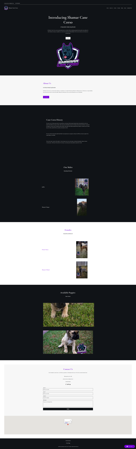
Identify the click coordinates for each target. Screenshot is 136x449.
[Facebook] (66, 384)
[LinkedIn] (70, 384)
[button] (68, 38)
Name (44, 387)
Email (44, 391)
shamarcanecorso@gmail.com (9, 3)
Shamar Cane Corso (13, 8)
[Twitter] (68, 384)
